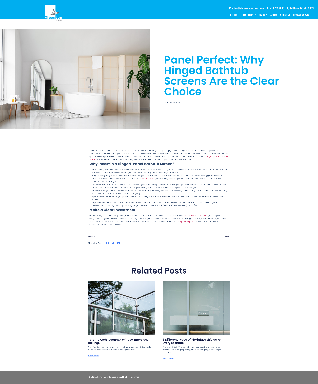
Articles (273, 14)
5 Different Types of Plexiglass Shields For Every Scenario (192, 341)
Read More (93, 355)
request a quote (186, 221)
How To (262, 14)
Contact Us (285, 14)
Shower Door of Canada (196, 215)
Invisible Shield (147, 178)
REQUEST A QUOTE (301, 14)
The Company (247, 14)
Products (234, 14)
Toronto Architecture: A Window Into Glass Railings (118, 341)
